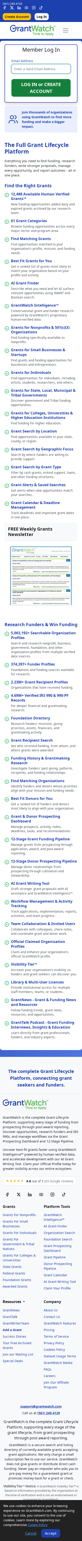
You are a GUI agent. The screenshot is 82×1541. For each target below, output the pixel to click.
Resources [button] (12, 1302)
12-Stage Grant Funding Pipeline (40, 839)
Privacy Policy (54, 1343)
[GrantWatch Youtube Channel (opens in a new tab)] (41, 1194)
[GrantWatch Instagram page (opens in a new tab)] (52, 1194)
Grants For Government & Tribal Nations (18, 1244)
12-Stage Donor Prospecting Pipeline (44, 861)
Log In (42, 16)
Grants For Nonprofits (19, 1215)
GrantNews (11, 1310)
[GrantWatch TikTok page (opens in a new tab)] (63, 1194)
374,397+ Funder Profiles (33, 664)
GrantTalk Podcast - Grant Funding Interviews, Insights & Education (42, 1025)
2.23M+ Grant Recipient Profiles (39, 682)
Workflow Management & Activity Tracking (41, 904)
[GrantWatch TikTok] (41, 8)
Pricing (49, 1330)
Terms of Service (56, 1336)
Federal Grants (14, 1273)
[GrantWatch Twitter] (12, 8)
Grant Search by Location (34, 431)
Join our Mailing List (18, 1354)
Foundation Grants (17, 1280)
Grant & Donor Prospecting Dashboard (35, 819)
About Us (51, 1310)
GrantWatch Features (60, 1323)
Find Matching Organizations (37, 780)
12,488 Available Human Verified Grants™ (40, 196)
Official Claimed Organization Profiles (38, 944)
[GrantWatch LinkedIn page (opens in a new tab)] (29, 1194)
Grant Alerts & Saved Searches (38, 484)
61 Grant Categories (29, 220)
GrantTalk (10, 1317)
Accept (50, 1533)
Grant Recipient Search (32, 740)
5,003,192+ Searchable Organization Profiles (43, 635)
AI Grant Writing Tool (30, 883)
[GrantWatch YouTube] (26, 8)
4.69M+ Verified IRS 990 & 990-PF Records (40, 698)
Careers (50, 1376)
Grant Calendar (55, 1275)
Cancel (30, 1533)
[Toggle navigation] (65, 30)
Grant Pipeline (55, 1257)
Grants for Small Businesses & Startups (38, 352)
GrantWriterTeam (16, 1323)
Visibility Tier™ (24, 964)
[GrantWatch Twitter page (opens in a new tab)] (18, 1194)
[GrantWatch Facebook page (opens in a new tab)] (7, 1194)
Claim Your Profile (57, 1288)
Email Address (22, 61)
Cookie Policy (37, 1525)
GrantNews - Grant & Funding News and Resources (43, 1002)
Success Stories (14, 1336)
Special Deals (13, 1361)
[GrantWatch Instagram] (34, 8)
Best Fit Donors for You (32, 798)
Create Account (17, 16)
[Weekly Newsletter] (41, 575)
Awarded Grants (15, 1286)
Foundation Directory (30, 718)
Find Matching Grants (31, 238)
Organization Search (59, 1233)
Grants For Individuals (20, 1233)
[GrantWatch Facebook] (4, 8)
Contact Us (52, 1317)
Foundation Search (58, 1239)
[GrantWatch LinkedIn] (19, 8)
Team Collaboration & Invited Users (43, 923)
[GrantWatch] (33, 30)
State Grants (12, 1267)
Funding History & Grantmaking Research (40, 760)
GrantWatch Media (58, 1363)
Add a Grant (12, 1330)
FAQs (47, 1369)
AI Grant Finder (25, 283)
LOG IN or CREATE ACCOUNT (41, 87)
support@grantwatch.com (41, 1406)
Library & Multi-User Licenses (37, 982)
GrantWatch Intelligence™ (35, 305)
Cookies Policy (54, 1349)
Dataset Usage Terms (60, 1356)
